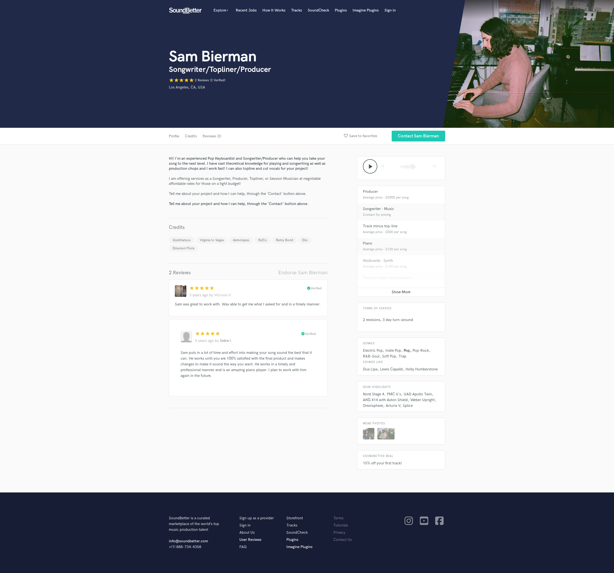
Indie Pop (393, 350)
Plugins (341, 10)
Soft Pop (389, 356)
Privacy (339, 532)
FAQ (243, 547)
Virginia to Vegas (212, 240)
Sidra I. (226, 341)
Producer (370, 191)
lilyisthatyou (182, 240)
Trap (402, 356)
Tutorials (340, 525)
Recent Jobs (246, 10)
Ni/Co (262, 240)
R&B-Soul (371, 356)
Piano (367, 243)
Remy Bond (284, 240)
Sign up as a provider (256, 518)
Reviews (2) (212, 136)
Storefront (294, 518)
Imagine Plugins (366, 10)
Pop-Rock (421, 350)
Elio (305, 240)
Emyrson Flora (183, 248)
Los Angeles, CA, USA (187, 87)
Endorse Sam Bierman (303, 273)
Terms (338, 518)
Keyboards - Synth (378, 260)
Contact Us (342, 540)
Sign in (390, 10)
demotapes (241, 240)
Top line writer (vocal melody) (387, 278)
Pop (407, 350)
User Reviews (250, 540)
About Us (247, 532)
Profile (174, 136)
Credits (191, 136)
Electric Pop (373, 350)
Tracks (296, 10)
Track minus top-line (380, 226)
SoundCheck (318, 10)
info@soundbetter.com (188, 541)
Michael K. (223, 295)
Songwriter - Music (378, 209)
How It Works (273, 10)
